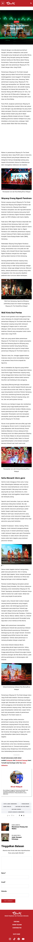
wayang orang (16, 809)
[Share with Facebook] (19, 816)
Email (3, 882)
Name (3, 873)
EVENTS (16, 21)
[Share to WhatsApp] (24, 816)
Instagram (9, 760)
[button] (1, 565)
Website (4, 891)
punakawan (25, 804)
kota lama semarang (10, 804)
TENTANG (16, 922)
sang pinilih (7, 806)
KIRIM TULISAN (17, 925)
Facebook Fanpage (22, 760)
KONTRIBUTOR (17, 928)
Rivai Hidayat (13, 33)
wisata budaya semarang (16, 812)
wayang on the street (22, 806)
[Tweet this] (22, 816)
